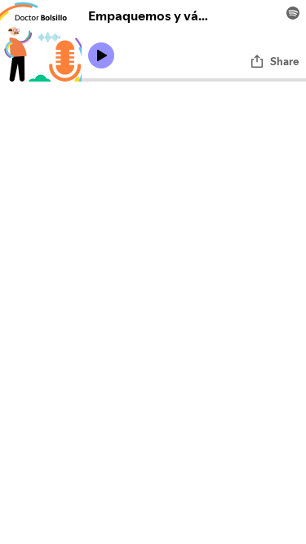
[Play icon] (101, 55)
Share (284, 61)
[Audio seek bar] (194, 80)
